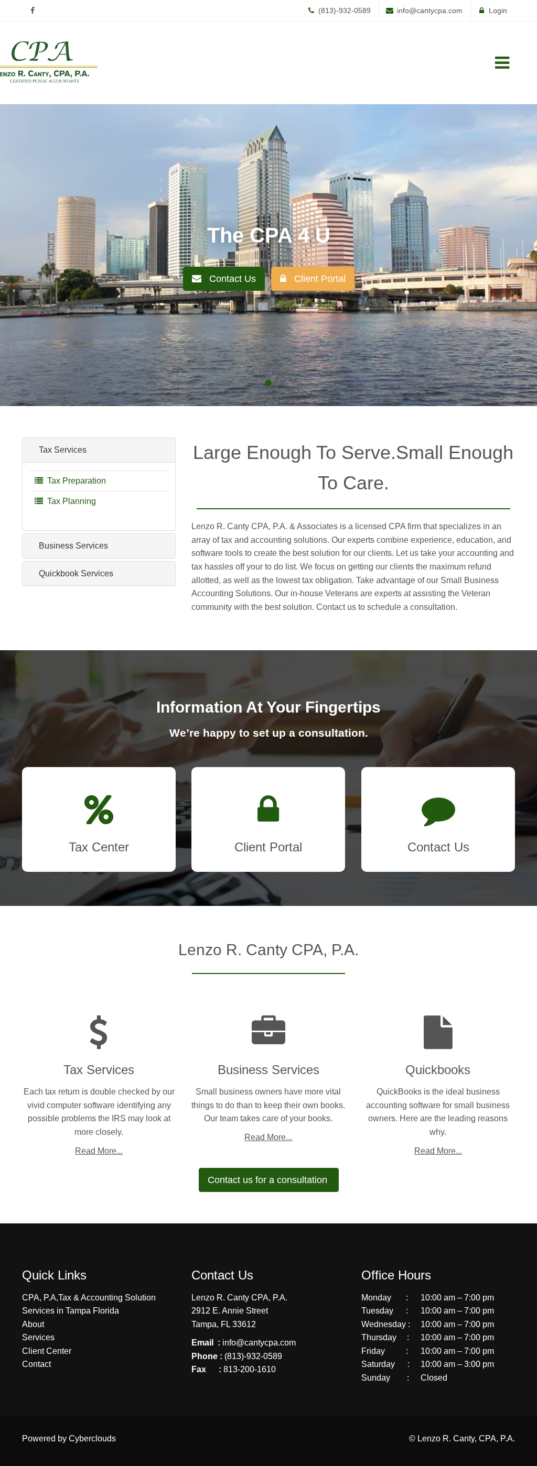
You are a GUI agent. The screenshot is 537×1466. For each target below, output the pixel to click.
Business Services (72, 545)
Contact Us (228, 278)
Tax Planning (69, 501)
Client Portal (316, 278)
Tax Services (62, 449)
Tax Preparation (74, 480)
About (33, 1324)
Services (38, 1337)
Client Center (46, 1351)
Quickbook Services (75, 573)
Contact (36, 1364)
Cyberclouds (92, 1438)
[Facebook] (32, 10)
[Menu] (501, 62)
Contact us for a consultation (269, 1180)
